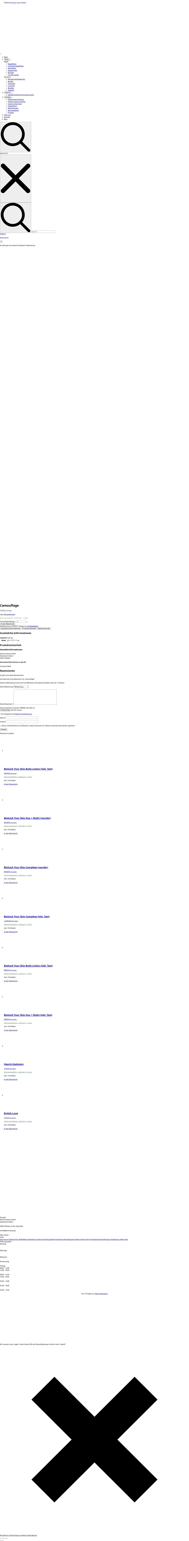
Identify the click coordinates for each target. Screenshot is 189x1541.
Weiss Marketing (101, 1294)
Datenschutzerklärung (23, 714)
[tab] (10, 628)
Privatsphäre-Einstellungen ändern (67, 1239)
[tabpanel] (94, 637)
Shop (7, 59)
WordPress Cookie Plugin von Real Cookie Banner (18, 1535)
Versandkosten (9, 614)
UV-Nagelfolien (32, 626)
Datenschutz (14, 1239)
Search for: (4, 153)
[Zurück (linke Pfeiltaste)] (1, 1540)
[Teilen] (5, 1538)
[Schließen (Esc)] (6, 1538)
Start (6, 57)
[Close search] (15, 179)
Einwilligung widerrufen (119, 1239)
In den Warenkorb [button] (11, 784)
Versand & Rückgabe (46, 1239)
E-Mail (3, 722)
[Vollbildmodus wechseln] (3, 1538)
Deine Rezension (7, 704)
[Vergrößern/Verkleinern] (1, 1538)
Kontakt (7, 117)
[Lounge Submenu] (12, 97)
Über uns (7, 115)
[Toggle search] (15, 137)
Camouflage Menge (7, 621)
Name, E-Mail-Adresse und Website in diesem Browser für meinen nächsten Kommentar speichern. (38, 726)
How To (7, 92)
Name (3, 718)
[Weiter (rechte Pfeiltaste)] (3, 1540)
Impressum (4, 1239)
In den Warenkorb (7, 624)
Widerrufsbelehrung (30, 1239)
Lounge (7, 97)
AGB (20, 1239)
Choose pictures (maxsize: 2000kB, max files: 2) (17, 708)
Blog (5, 119)
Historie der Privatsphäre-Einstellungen (95, 1239)
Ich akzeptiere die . (16, 714)
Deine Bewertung (7, 687)
